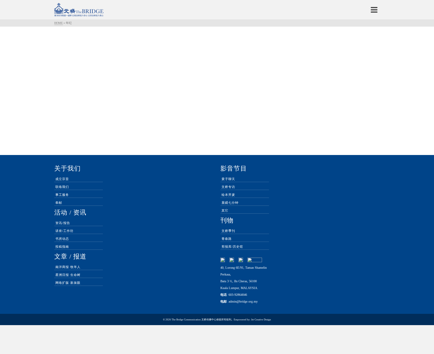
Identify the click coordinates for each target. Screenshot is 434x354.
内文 (126, 55)
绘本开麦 (228, 195)
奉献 (58, 202)
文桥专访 (228, 187)
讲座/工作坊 (64, 231)
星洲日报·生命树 (67, 275)
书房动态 (62, 239)
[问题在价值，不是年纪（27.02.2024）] (106, 36)
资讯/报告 (62, 223)
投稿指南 (62, 246)
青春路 (227, 239)
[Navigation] (374, 9)
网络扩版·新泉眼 (67, 283)
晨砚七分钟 (230, 202)
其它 (225, 210)
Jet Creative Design (261, 319)
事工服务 (62, 195)
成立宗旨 (62, 179)
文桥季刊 (228, 231)
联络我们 (62, 187)
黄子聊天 (228, 179)
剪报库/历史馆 (232, 246)
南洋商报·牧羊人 (67, 267)
